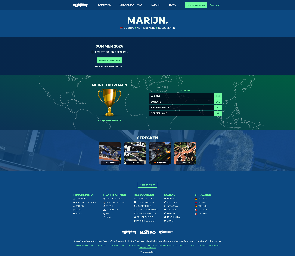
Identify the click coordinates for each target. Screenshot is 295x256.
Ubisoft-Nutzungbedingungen (138, 245)
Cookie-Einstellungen (85, 245)
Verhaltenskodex (146, 213)
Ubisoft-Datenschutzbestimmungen (110, 245)
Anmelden (215, 5)
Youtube (171, 210)
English (201, 202)
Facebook (172, 202)
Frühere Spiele (144, 217)
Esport (156, 5)
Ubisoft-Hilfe (143, 206)
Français (202, 210)
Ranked (79, 206)
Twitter (171, 199)
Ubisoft (171, 221)
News (172, 5)
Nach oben (148, 184)
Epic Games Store (115, 202)
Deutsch (202, 199)
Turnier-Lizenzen (145, 221)
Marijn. (110, 163)
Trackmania (173, 217)
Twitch (170, 213)
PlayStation (112, 210)
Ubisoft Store (114, 199)
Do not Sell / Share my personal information (169, 245)
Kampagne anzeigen (109, 60)
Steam (109, 206)
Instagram (172, 206)
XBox (109, 213)
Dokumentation (145, 202)
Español (202, 206)
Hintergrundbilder (147, 210)
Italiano (202, 213)
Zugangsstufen (145, 199)
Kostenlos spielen (196, 5)
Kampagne (104, 5)
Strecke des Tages (131, 5)
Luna (108, 217)
